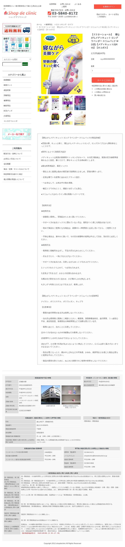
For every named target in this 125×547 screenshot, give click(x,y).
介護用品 (7, 116)
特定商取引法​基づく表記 (13, 174)
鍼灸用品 (7, 106)
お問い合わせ (65, 4)
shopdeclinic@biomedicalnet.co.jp (95, 456)
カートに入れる (105, 80)
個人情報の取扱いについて (14, 179)
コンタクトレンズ (10, 121)
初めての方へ (102, 15)
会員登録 (52, 4)
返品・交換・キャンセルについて (16, 169)
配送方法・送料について (13, 154)
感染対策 (7, 90)
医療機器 (7, 80)
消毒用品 (7, 95)
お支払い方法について (12, 159)
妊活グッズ (8, 111)
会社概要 (7, 164)
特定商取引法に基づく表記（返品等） (105, 86)
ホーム (39, 24)
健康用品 (49, 24)
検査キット (8, 85)
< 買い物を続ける (98, 95)
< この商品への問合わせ (101, 92)
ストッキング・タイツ (64, 24)
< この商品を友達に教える (102, 89)
